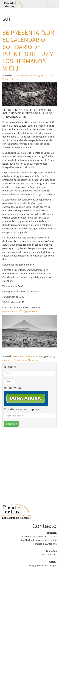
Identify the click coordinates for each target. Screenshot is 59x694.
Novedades (19, 356)
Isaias (24, 360)
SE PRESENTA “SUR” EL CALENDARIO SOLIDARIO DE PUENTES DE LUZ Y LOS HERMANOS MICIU (29, 50)
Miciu (31, 360)
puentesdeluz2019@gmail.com (20, 311)
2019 (51, 356)
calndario (7, 360)
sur (36, 360)
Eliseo (17, 360)
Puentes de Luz (18, 4)
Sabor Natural (33, 356)
